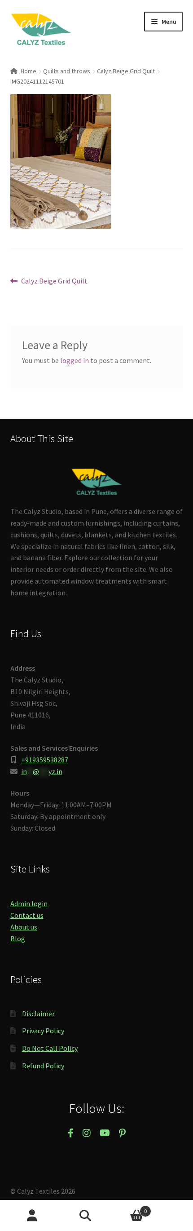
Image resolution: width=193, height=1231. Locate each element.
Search (96, 1215)
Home (28, 71)
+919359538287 (44, 759)
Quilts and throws (66, 71)
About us (23, 926)
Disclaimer (38, 1013)
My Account (32, 1215)
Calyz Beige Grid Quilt (126, 71)
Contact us (27, 915)
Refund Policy (43, 1065)
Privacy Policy (43, 1030)
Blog (17, 938)
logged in (74, 360)
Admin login (29, 903)
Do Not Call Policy (50, 1048)
